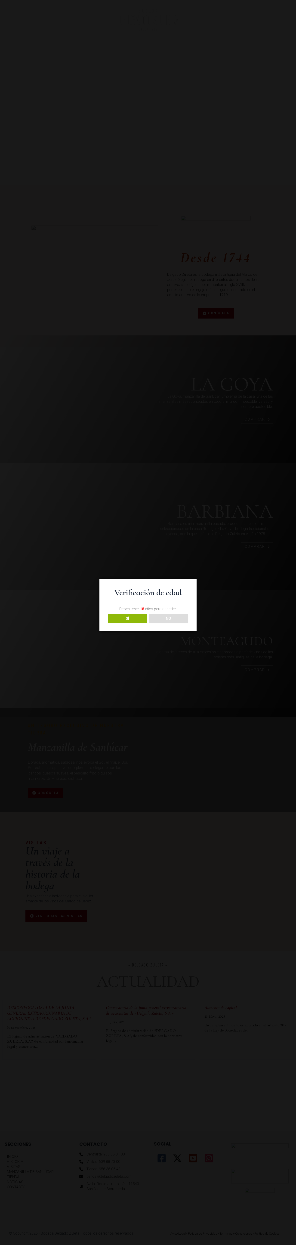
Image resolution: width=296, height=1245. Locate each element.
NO (168, 618)
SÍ (127, 618)
